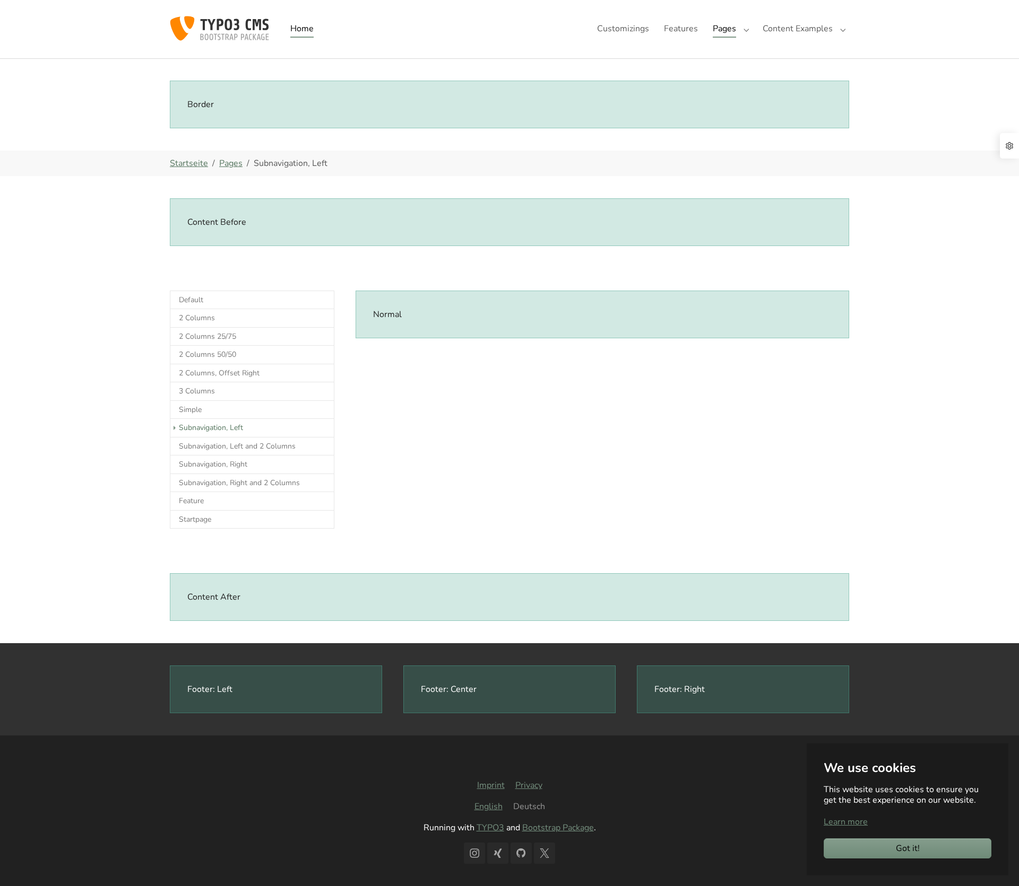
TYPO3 (490, 828)
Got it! (908, 848)
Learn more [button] (846, 822)
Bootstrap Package (558, 828)
